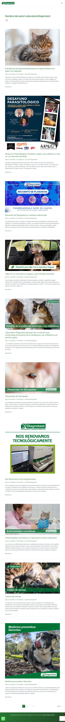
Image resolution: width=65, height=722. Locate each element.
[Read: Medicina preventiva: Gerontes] (32, 650)
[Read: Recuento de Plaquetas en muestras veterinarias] (32, 196)
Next (59, 706)
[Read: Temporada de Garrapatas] (32, 377)
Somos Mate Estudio (49, 715)
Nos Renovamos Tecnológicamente (20, 479)
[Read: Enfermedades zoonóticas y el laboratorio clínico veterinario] (32, 519)
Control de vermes (13, 596)
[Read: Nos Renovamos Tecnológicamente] (32, 448)
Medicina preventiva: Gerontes (18, 681)
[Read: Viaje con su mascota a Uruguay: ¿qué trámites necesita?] (32, 255)
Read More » (8, 86)
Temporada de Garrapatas (16, 396)
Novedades (20, 74)
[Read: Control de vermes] (32, 578)
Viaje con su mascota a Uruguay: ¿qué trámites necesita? (29, 274)
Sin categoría (20, 159)
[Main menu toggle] (61, 3)
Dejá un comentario (10, 74)
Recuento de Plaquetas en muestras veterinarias (26, 215)
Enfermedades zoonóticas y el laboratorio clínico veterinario (31, 538)
